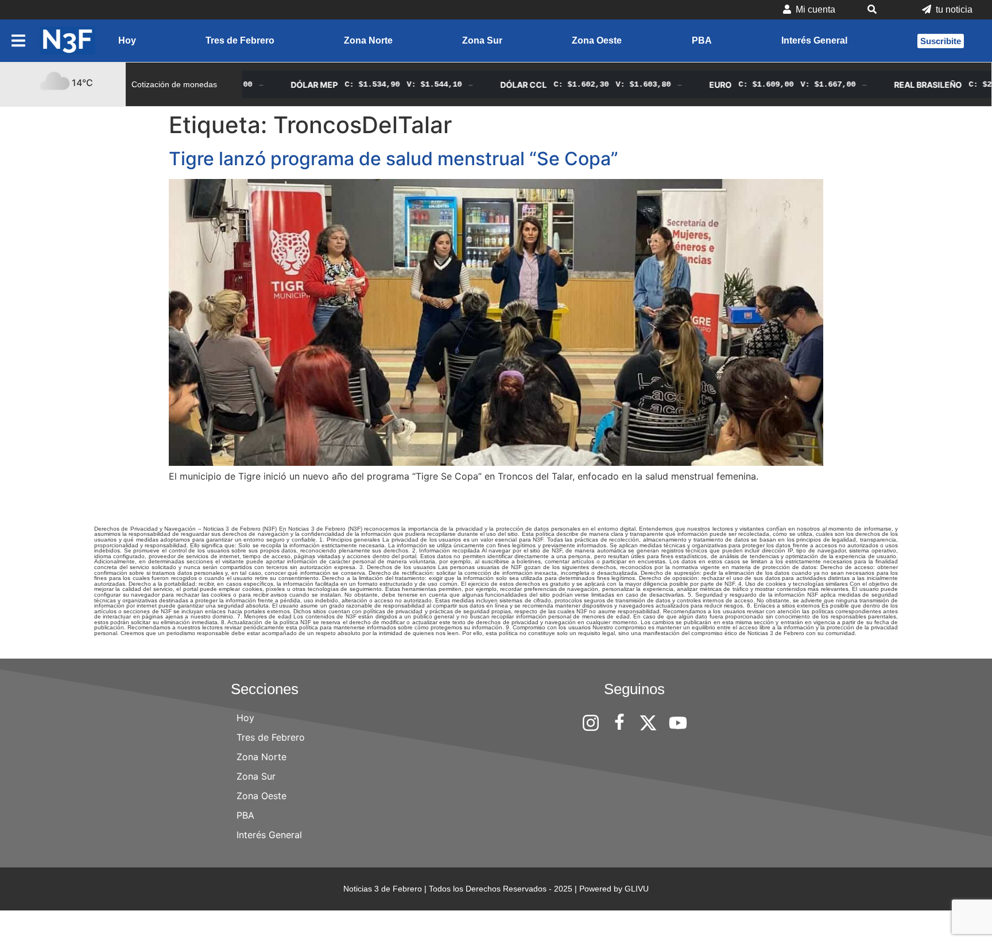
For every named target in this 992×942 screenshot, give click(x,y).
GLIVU (637, 888)
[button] (878, 10)
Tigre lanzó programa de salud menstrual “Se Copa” (393, 158)
